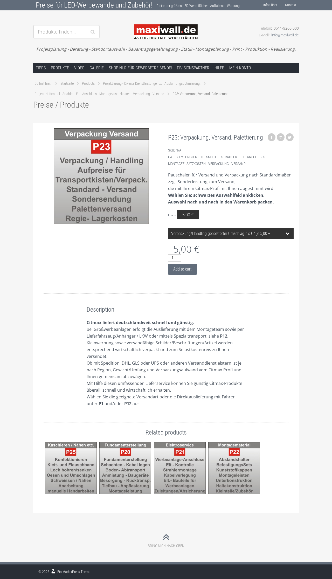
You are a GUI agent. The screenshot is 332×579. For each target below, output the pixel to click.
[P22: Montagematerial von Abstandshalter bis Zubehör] (234, 468)
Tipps (41, 67)
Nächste (288, 473)
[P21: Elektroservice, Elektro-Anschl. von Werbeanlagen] (180, 468)
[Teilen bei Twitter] (290, 137)
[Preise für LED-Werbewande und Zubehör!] (166, 25)
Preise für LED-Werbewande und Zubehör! (94, 5)
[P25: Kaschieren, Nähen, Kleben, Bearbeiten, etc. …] (71, 468)
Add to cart (182, 269)
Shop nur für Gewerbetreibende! (140, 67)
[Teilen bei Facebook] (271, 137)
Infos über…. (271, 5)
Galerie (96, 67)
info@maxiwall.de (285, 34)
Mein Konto (240, 67)
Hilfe (219, 67)
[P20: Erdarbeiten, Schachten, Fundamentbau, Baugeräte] (125, 468)
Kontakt (290, 5)
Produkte (60, 67)
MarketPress (71, 572)
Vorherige (43, 473)
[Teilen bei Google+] (281, 137)
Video (79, 67)
